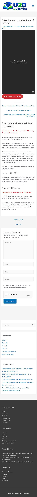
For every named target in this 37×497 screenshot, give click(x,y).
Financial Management (9, 351)
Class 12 (4, 349)
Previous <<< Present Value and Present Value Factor (18, 106)
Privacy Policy (6, 420)
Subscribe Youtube (7, 472)
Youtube (4, 474)
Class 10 (4, 343)
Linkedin (4, 478)
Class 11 (4, 346)
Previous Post (18, 219)
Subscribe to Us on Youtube (12, 96)
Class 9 (4, 340)
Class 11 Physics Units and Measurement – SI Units (17, 379)
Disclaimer (5, 422)
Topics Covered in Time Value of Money (18, 110)
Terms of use (6, 418)
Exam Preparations (7, 354)
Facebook (5, 476)
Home (4, 411)
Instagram (5, 480)
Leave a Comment (7, 26)
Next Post (18, 224)
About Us (4, 414)
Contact (4, 416)
